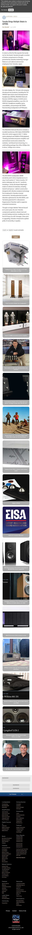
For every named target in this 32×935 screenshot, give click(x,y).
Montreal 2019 (19, 847)
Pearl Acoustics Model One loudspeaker (16, 303)
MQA (3, 893)
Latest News (5, 895)
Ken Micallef (5, 27)
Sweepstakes (4, 903)
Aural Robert (4, 850)
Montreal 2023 (19, 843)
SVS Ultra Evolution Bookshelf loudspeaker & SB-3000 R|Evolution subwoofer (16, 568)
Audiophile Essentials (6, 886)
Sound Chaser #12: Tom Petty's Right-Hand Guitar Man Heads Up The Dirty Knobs (16, 436)
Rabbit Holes (4, 857)
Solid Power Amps (6, 816)
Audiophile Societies (20, 883)
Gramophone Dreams (6, 853)
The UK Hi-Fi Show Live (21, 891)
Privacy (17, 894)
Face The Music (5, 875)
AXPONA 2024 (19, 837)
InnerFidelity (18, 832)
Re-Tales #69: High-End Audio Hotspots (16, 769)
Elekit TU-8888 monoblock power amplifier (16, 335)
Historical (4, 891)
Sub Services (19, 905)
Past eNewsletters (5, 898)
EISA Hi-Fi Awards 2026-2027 (16, 535)
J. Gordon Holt (19, 830)
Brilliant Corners (5, 852)
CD (2, 824)
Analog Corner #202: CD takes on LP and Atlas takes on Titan (16, 270)
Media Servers (5, 830)
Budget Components (20, 827)
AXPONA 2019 (19, 841)
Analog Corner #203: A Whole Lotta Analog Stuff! (16, 470)
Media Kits (18, 893)
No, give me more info (7, 6)
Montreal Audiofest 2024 (21, 850)
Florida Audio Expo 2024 (21, 852)
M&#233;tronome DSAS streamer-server (16, 635)
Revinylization (5, 861)
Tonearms (18, 805)
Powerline (18, 816)
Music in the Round (6, 872)
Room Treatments (20, 818)
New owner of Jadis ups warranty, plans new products (16, 368)
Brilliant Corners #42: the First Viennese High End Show (16, 668)
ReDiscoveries (5, 858)
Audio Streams (5, 871)
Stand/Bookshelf (5, 805)
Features (4, 843)
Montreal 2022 (19, 845)
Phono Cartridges (20, 807)
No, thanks (4, 10)
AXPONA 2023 (11, 16)
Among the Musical (6, 847)
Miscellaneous (19, 822)
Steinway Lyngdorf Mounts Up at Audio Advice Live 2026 (16, 736)
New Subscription (20, 900)
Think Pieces (4, 889)
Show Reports (20, 835)
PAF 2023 (18, 855)
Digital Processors (6, 827)
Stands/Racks (19, 819)
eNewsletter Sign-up (20, 885)
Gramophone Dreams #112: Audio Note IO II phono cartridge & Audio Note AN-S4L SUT (16, 402)
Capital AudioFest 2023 (21, 853)
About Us (18, 888)
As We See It (4, 849)
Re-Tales (3, 860)
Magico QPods (16, 503)
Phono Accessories (20, 815)
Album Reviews (5, 841)
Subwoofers (4, 807)
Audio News (4, 896)
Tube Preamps (5, 811)
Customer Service (20, 889)
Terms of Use (19, 896)
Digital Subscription (20, 902)
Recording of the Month (7, 838)
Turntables (18, 804)
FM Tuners (18, 808)
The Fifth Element (5, 869)
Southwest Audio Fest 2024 (22, 849)
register (11, 230)
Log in (4, 230)
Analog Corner (5, 866)
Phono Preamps (5, 819)
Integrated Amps (5, 818)
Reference (4, 885)
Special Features (5, 883)
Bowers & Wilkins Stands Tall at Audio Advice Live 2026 (16, 702)
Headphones (19, 821)
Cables (17, 813)
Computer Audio (5, 829)
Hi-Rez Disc (4, 825)
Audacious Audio (20, 829)
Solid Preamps (5, 815)
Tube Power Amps (6, 813)
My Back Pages (5, 855)
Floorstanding (5, 804)
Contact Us (18, 886)
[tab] (16, 236)
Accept (11, 10)
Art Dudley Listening (6, 867)
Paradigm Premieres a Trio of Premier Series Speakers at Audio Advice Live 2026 (16, 602)
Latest (16, 237)
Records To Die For (6, 839)
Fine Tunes (4, 877)
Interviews (4, 888)
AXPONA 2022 (19, 840)
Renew (17, 903)
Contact (14, 911)
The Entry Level (5, 874)
